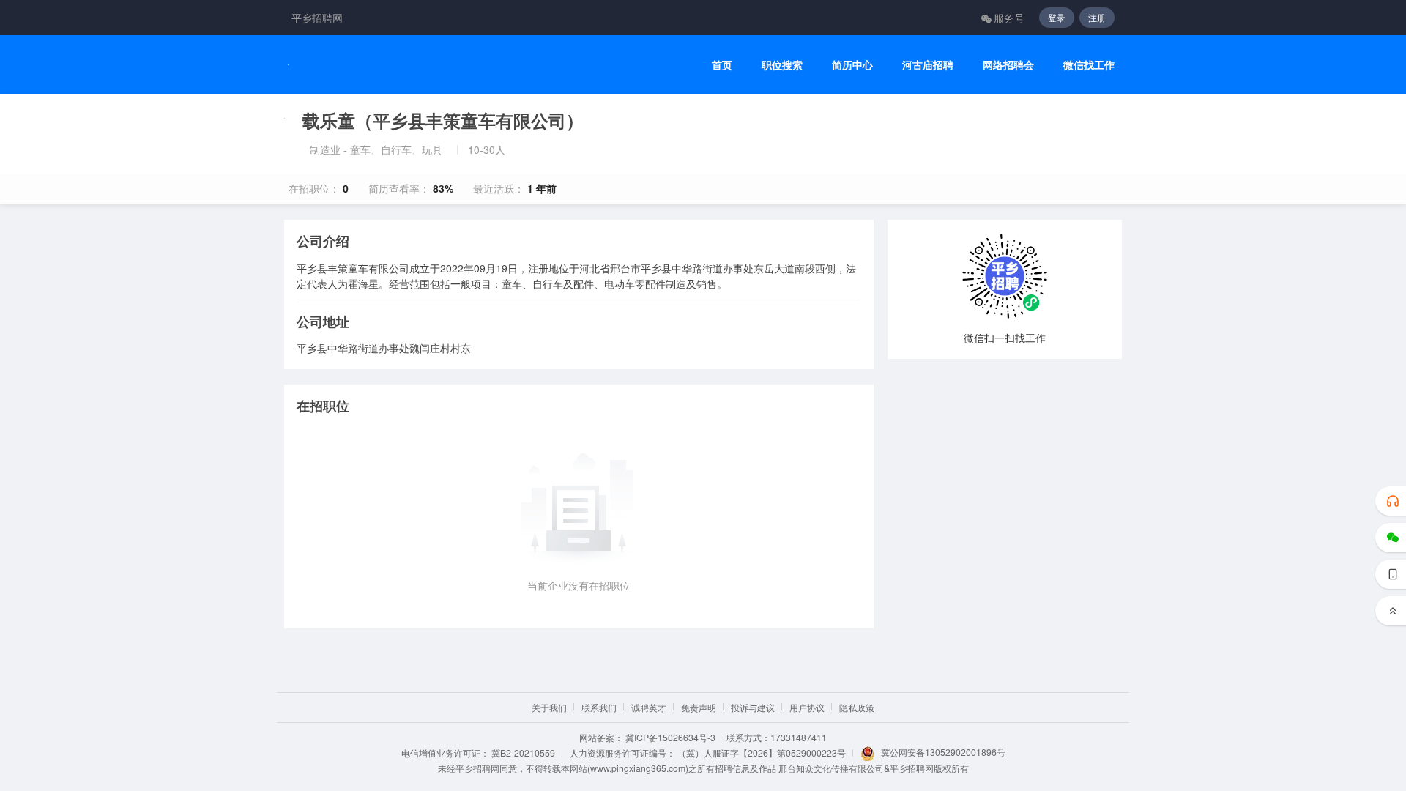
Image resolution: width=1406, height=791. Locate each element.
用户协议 (807, 707)
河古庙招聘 (927, 65)
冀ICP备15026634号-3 (670, 737)
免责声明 (698, 707)
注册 (1097, 17)
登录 (1056, 17)
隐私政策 (856, 707)
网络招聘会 (1008, 65)
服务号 (1009, 17)
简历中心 (852, 65)
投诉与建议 (753, 707)
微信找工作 (1089, 65)
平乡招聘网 (317, 17)
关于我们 (549, 707)
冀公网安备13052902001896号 (943, 752)
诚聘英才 (648, 707)
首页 (722, 65)
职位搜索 (782, 65)
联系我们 (599, 707)
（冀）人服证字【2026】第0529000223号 (761, 752)
